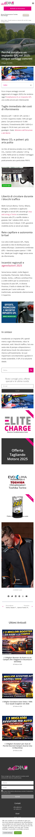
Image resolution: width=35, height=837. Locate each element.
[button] (33, 3)
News (6, 20)
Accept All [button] (18, 833)
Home (2, 20)
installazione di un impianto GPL (19, 97)
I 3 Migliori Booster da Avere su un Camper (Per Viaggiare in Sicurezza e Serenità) (17, 659)
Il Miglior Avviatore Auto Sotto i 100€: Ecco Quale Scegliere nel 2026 (18, 703)
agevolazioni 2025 (11, 265)
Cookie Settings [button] (7, 833)
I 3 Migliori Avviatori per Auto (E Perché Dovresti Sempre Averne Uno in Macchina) (17, 746)
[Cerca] (31, 370)
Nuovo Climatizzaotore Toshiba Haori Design (9, 15)
